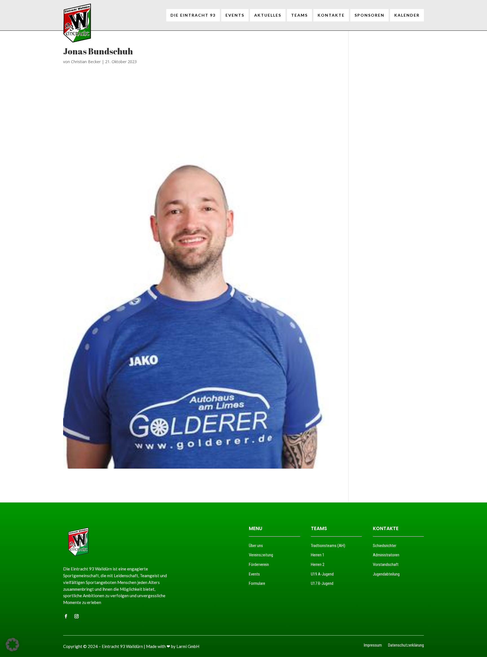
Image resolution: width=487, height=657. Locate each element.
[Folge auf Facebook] (65, 616)
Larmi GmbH (187, 646)
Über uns (256, 545)
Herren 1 (317, 554)
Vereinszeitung (261, 554)
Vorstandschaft (386, 564)
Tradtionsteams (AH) (328, 545)
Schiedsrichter (384, 545)
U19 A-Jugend (322, 574)
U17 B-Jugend (322, 583)
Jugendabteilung (386, 574)
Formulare (257, 583)
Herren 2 (317, 564)
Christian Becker (86, 61)
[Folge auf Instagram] (76, 616)
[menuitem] (193, 15)
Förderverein (259, 564)
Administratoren (386, 554)
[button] (12, 644)
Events (254, 574)
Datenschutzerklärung (406, 645)
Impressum (373, 645)
